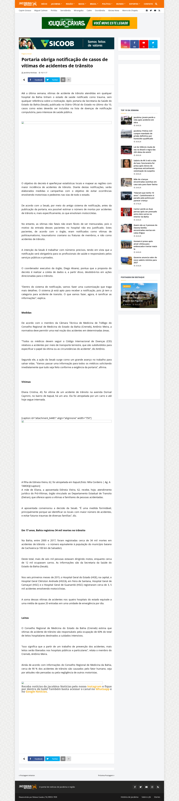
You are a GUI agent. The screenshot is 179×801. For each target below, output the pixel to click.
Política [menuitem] (106, 4)
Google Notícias (36, 691)
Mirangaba (78, 10)
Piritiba (54, 10)
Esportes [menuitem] (133, 4)
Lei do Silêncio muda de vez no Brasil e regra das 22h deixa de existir (145, 149)
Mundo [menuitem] (120, 4)
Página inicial (26, 54)
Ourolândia (100, 10)
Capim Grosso (25, 10)
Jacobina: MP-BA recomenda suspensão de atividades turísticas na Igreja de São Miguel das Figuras (138, 296)
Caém (89, 10)
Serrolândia (65, 10)
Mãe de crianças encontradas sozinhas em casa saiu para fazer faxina (145, 182)
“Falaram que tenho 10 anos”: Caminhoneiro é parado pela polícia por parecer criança (144, 197)
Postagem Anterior (27, 775)
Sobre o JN (146, 797)
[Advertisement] (66, 723)
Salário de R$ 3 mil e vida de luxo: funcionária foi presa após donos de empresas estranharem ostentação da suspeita (145, 165)
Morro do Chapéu (130, 10)
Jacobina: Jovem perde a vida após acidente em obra (144, 120)
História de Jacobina (129, 797)
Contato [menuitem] (148, 4)
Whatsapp (102, 689)
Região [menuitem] (69, 4)
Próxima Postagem (105, 775)
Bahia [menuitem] (81, 4)
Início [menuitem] (44, 4)
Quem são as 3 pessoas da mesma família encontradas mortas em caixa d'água (145, 229)
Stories (157, 797)
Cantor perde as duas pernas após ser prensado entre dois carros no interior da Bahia (145, 213)
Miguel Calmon (41, 10)
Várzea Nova (113, 10)
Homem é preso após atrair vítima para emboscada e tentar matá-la (145, 245)
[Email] (63, 79)
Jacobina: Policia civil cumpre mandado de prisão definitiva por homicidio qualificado (143, 135)
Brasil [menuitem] (93, 4)
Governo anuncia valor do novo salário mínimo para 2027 (145, 260)
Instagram (94, 686)
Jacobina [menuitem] (55, 4)
